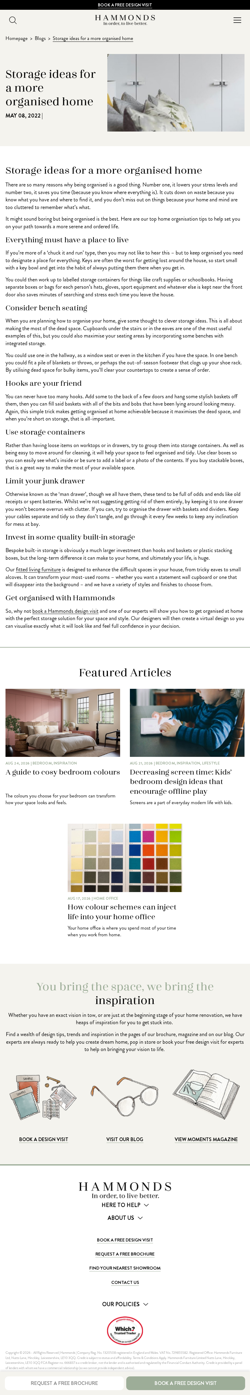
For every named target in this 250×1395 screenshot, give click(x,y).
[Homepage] (125, 20)
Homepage (16, 38)
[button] (237, 20)
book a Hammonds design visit (65, 611)
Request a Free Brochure (125, 1254)
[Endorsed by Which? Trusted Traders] (125, 1330)
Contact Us (125, 1282)
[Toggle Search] (12, 20)
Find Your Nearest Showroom (125, 1268)
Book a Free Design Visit (125, 5)
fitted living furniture (38, 569)
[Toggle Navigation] (237, 20)
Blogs (40, 38)
